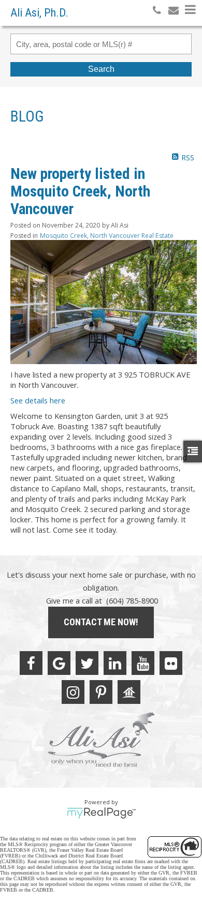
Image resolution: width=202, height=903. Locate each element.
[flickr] (171, 663)
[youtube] (143, 663)
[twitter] (87, 663)
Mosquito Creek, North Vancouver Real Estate (107, 235)
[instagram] (73, 692)
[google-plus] (59, 663)
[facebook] (31, 663)
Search (101, 69)
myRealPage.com (101, 813)
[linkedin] (115, 663)
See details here (37, 400)
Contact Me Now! (101, 621)
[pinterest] (101, 692)
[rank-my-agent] (129, 692)
